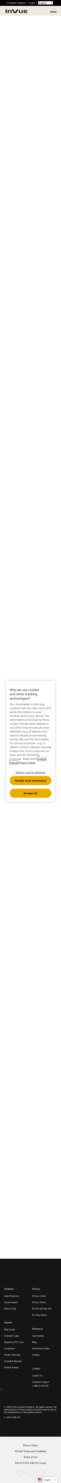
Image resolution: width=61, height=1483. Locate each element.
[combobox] (47, 1480)
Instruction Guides (40, 1348)
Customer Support (16, 2)
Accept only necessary (30, 780)
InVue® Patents (11, 1367)
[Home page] (16, 11)
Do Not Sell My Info (42, 1308)
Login (32, 2)
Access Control (11, 1302)
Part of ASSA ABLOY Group (30, 1463)
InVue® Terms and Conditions (30, 1451)
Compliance (9, 1348)
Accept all (30, 793)
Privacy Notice (39, 1302)
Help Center (9, 1329)
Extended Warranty (13, 1361)
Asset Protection (11, 1296)
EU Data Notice (39, 1315)
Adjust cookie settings (30, 772)
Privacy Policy (30, 1445)
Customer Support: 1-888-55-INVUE (41, 1384)
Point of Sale (10, 1308)
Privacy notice (26, 762)
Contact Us (37, 1375)
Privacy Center (39, 1296)
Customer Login (11, 1336)
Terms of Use (30, 1457)
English (47, 1480)
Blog (34, 1342)
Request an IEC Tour (13, 1342)
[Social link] (20, 1473)
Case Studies (38, 1336)
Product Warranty (12, 1355)
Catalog (35, 1355)
